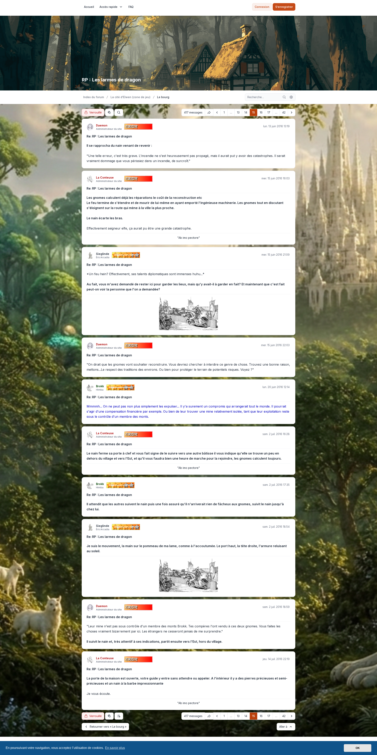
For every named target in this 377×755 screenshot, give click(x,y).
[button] (217, 112)
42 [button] (283, 112)
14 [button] (245, 112)
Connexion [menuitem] (262, 6)
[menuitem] (89, 6)
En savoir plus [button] (115, 747)
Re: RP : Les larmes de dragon (109, 136)
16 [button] (261, 112)
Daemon (101, 125)
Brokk (100, 386)
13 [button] (238, 112)
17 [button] (268, 112)
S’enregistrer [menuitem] (284, 6)
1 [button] (224, 112)
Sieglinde (102, 253)
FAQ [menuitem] (131, 6)
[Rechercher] (284, 97)
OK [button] (358, 747)
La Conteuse (105, 177)
